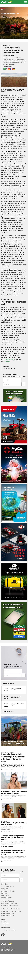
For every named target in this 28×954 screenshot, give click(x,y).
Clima (9, 752)
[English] (7, 69)
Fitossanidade (6, 898)
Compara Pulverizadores (10, 906)
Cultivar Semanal (7, 916)
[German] (14, 69)
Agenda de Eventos (8, 891)
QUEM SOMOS (4, 923)
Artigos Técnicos (7, 886)
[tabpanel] (14, 23)
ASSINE (3, 919)
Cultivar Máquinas (7, 913)
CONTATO (3, 925)
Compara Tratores (7, 901)
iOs (12, 359)
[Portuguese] (4, 69)
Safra (12, 752)
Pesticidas (5, 895)
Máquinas (4, 889)
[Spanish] (9, 69)
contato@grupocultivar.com (6, 947)
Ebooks (4, 893)
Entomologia (4, 821)
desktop (7, 362)
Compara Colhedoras (9, 903)
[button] (25, 2)
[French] (11, 69)
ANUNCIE (3, 921)
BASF (9, 45)
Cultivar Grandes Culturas (10, 909)
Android (7, 359)
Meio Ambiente (4, 752)
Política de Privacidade (5, 927)
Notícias (4, 884)
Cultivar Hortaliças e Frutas (11, 911)
